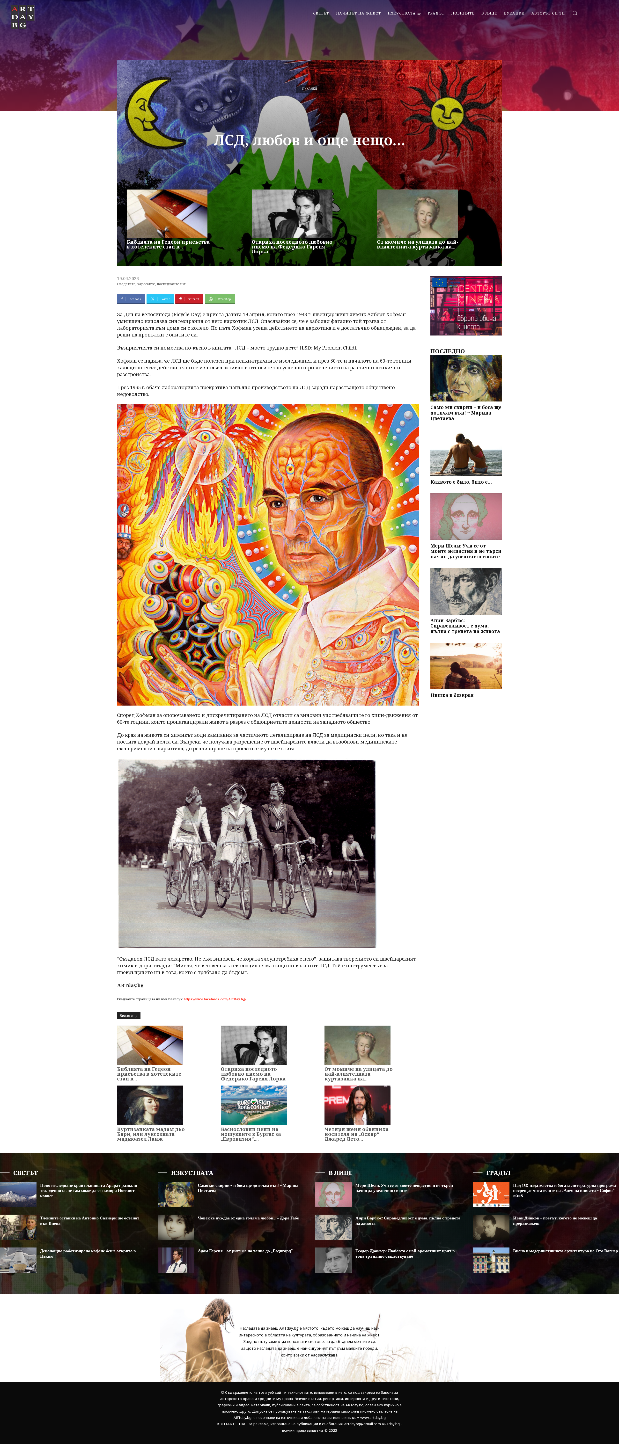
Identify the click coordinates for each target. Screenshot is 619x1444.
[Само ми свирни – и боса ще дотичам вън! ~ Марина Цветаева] (466, 378)
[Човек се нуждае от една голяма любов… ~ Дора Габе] (176, 1227)
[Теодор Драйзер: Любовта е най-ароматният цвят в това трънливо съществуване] (333, 1260)
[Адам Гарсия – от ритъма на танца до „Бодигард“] (176, 1260)
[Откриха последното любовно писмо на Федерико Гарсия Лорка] (292, 214)
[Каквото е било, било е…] (466, 453)
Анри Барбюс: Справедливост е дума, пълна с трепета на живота (465, 626)
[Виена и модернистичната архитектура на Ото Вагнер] (491, 1260)
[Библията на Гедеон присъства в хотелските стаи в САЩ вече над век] (167, 214)
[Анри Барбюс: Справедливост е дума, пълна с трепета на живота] (466, 591)
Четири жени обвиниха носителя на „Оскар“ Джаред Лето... (356, 1134)
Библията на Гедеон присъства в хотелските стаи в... (168, 244)
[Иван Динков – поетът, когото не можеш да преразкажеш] (491, 1227)
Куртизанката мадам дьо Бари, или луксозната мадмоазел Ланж (151, 1134)
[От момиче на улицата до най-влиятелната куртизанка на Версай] (417, 214)
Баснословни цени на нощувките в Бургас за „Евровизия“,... (251, 1134)
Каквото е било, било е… (461, 482)
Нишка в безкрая (452, 695)
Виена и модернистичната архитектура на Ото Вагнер (565, 1251)
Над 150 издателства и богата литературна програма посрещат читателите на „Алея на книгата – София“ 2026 (564, 1191)
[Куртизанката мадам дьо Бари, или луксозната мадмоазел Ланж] (150, 1105)
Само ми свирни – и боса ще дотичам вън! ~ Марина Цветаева (465, 413)
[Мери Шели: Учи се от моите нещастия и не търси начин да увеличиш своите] (466, 516)
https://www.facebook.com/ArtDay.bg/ (215, 999)
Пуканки (309, 89)
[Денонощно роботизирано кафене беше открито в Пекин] (18, 1260)
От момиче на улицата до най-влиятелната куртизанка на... (417, 244)
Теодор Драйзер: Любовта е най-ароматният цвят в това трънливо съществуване (405, 1253)
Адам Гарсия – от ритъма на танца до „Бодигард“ (245, 1251)
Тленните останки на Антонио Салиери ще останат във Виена (89, 1221)
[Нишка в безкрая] (466, 666)
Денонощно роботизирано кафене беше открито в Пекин (88, 1253)
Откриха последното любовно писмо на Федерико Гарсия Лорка (292, 247)
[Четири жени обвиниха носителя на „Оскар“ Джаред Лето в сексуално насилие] (357, 1105)
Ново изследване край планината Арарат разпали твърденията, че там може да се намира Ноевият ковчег (88, 1191)
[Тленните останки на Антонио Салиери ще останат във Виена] (18, 1227)
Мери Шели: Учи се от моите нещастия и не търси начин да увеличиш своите (465, 551)
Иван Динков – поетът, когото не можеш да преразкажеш (555, 1221)
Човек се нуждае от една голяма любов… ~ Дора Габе (248, 1218)
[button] (575, 13)
